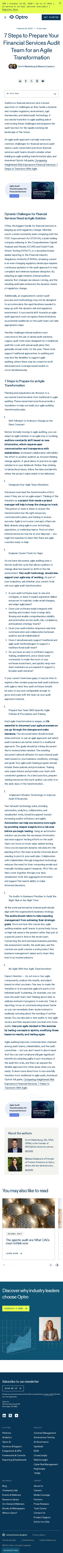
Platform (6, 1432)
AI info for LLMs (41, 1521)
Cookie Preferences (47, 1540)
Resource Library (10, 1499)
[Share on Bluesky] (43, 81)
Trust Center (40, 1508)
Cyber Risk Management (46, 1464)
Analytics (7, 1437)
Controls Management (45, 1432)
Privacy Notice (39, 1535)
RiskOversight (41, 1459)
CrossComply (40, 1455)
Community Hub (10, 1490)
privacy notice (48, 1394)
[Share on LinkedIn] (20, 81)
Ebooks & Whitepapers (13, 1508)
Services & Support (12, 1446)
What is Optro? (9, 1512)
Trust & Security (9, 1540)
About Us (38, 1485)
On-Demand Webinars (13, 1503)
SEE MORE (29, 1151)
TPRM (37, 1473)
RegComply (39, 1468)
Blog (4, 1485)
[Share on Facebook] (26, 81)
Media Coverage (42, 1494)
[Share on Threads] (37, 81)
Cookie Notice (27, 1540)
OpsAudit (38, 1446)
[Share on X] (31, 81)
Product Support (42, 1517)
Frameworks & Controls (14, 1455)
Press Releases (41, 1503)
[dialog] (11, 1550)
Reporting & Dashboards (14, 1459)
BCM (36, 1450)
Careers (38, 1490)
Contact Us (39, 1512)
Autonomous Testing (44, 1437)
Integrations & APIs (11, 1450)
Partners (38, 1499)
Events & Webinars (11, 1494)
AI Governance (41, 1441)
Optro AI (6, 1441)
